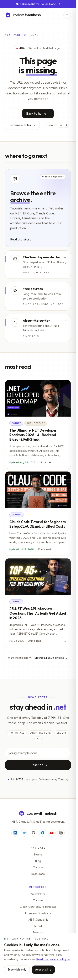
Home (38, 854)
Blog (38, 861)
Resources (38, 873)
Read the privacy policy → (53, 959)
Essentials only (17, 969)
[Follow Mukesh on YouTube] (52, 833)
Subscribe (36, 765)
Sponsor (38, 932)
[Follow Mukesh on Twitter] (24, 833)
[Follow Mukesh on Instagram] (61, 833)
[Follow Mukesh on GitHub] (33, 833)
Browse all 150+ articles (51, 657)
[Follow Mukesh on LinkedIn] (15, 833)
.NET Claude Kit (38, 919)
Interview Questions (38, 913)
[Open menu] (67, 15)
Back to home (38, 113)
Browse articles (22, 125)
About (38, 926)
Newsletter (38, 894)
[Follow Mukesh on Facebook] (42, 833)
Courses (38, 867)
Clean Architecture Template (38, 906)
